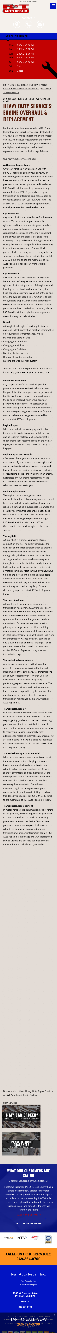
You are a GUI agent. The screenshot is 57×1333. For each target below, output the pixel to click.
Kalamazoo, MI (40, 1180)
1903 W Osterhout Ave (28, 98)
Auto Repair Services (28, 1281)
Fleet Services (10, 1102)
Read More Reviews (28, 1224)
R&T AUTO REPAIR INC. (15, 84)
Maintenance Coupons (28, 1284)
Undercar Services (18, 1180)
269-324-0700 (10, 98)
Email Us (25, 1301)
